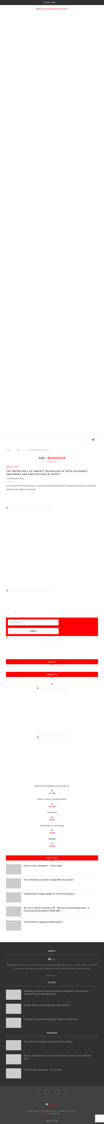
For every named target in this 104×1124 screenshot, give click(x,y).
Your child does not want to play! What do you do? (48, 879)
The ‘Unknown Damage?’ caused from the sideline (48, 1041)
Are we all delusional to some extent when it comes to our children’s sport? (57, 1057)
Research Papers (12, 467)
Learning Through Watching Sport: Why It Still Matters (51, 1019)
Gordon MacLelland (16, 478)
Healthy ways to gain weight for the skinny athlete (49, 893)
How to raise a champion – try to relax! (43, 865)
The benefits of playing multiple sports (43, 921)
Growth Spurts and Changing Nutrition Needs (46, 1005)
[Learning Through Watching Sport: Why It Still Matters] (13, 1023)
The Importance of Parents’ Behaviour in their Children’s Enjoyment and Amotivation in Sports (47, 473)
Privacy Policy (42, 1113)
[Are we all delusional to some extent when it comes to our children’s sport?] (13, 1059)
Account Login (49, 2)
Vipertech (63, 1113)
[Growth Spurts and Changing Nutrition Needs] (13, 1009)
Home (8, 450)
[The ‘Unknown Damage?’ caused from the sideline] (13, 1045)
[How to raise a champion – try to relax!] (13, 869)
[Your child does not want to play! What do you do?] (13, 883)
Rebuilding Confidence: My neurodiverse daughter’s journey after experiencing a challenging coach (56, 992)
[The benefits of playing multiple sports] (13, 925)
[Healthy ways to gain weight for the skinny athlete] (13, 897)
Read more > (52, 975)
